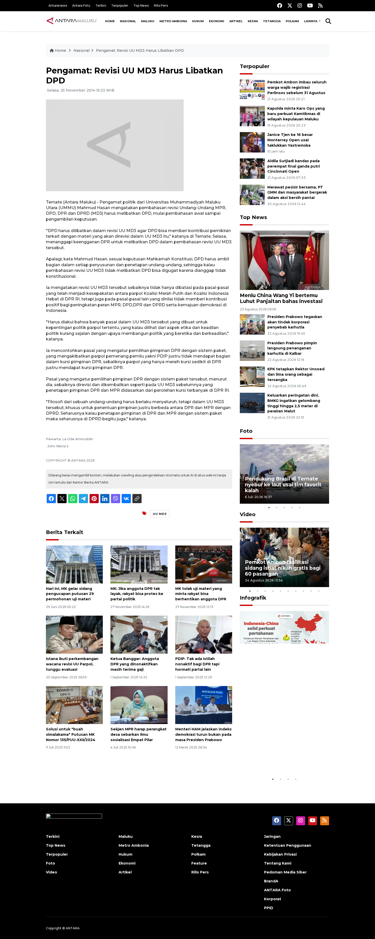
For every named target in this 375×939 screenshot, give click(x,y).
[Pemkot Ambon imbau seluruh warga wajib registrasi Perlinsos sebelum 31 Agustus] (252, 89)
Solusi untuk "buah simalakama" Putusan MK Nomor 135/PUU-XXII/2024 (70, 734)
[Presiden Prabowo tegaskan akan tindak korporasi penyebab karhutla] (252, 324)
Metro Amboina (173, 21)
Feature (199, 863)
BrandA (271, 881)
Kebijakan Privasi (280, 854)
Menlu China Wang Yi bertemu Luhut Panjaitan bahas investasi (281, 298)
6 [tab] (288, 590)
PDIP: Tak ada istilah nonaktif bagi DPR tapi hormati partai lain (197, 664)
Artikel (236, 21)
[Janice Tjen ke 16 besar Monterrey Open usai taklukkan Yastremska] (252, 141)
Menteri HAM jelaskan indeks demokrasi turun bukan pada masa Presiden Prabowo (203, 734)
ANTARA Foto (277, 890)
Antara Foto (81, 5)
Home (110, 21)
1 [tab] (269, 507)
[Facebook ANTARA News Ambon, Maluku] (279, 5)
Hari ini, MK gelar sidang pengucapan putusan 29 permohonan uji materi (70, 594)
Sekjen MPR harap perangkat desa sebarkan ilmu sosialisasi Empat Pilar (138, 734)
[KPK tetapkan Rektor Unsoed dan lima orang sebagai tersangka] (252, 376)
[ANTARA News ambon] (71, 21)
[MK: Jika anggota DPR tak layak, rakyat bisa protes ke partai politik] (138, 564)
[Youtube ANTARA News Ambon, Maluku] (310, 5)
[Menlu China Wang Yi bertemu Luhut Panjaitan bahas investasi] (284, 260)
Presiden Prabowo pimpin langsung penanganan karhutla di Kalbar (292, 348)
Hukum (198, 21)
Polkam (292, 21)
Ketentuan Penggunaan (287, 845)
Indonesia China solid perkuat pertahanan (283, 759)
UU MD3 (160, 514)
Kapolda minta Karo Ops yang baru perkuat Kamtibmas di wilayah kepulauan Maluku (296, 113)
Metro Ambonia (134, 845)
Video (248, 514)
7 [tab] (295, 590)
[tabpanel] (284, 474)
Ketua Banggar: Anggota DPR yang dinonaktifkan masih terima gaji (134, 664)
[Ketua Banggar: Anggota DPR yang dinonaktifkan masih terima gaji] (138, 634)
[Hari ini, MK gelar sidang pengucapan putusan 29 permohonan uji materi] (74, 564)
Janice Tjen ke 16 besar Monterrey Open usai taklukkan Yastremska (290, 140)
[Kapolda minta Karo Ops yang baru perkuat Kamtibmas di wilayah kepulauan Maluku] (252, 115)
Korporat (272, 899)
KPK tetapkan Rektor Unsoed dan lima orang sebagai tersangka (295, 374)
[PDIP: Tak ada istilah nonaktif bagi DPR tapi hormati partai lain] (203, 634)
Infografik (253, 598)
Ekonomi (216, 21)
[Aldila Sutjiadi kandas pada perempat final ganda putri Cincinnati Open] (252, 168)
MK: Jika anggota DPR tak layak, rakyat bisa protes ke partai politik (136, 594)
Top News (141, 5)
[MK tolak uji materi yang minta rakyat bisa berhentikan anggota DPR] (203, 564)
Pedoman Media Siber (285, 872)
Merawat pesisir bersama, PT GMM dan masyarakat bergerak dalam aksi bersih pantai (297, 192)
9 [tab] (311, 590)
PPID (268, 908)
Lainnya (311, 21)
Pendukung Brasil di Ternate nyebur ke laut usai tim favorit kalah (283, 484)
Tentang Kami (277, 863)
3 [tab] (284, 507)
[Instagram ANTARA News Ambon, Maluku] (299, 5)
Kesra (253, 21)
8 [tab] (303, 590)
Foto (246, 431)
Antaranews (57, 5)
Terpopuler (119, 5)
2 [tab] (276, 507)
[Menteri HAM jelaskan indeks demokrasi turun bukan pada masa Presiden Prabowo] (203, 704)
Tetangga (272, 21)
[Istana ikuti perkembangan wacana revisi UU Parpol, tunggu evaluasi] (74, 634)
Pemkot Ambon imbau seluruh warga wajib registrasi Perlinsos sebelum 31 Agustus (297, 87)
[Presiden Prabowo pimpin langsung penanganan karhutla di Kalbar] (252, 350)
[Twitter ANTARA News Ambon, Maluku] (289, 5)
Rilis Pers (161, 5)
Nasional (128, 21)
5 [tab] (299, 507)
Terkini (100, 5)
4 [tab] (292, 507)
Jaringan (272, 836)
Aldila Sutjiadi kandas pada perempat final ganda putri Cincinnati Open (293, 166)
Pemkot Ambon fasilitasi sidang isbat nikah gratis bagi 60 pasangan (283, 568)
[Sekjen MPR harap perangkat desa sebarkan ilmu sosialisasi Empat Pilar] (138, 704)
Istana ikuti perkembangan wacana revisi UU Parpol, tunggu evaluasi (72, 664)
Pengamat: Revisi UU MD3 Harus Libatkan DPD (140, 50)
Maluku (147, 21)
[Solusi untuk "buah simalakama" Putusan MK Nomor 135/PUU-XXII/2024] (74, 704)
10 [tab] (318, 590)
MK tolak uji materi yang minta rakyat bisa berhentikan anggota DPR (200, 594)
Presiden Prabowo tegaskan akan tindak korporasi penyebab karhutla (294, 322)
